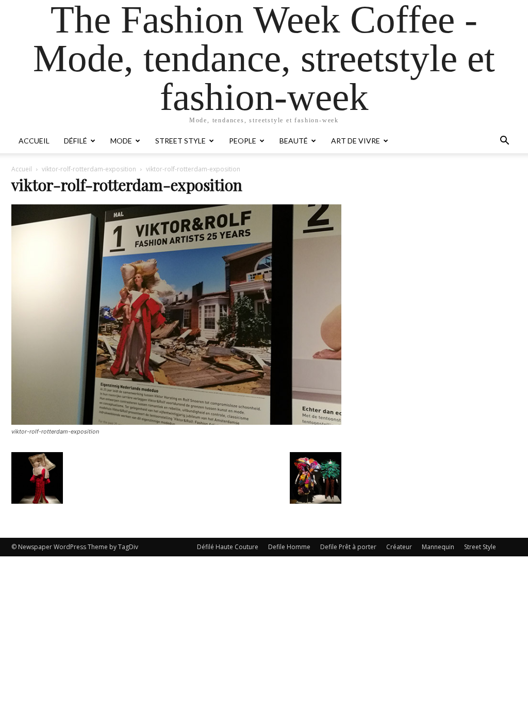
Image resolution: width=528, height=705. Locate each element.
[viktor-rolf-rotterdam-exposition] (176, 422)
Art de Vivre (355, 140)
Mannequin (438, 546)
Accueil (34, 140)
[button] (504, 142)
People (242, 140)
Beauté (293, 140)
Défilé (75, 140)
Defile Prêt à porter (348, 546)
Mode (121, 140)
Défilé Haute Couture (227, 546)
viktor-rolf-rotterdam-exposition (89, 169)
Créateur (399, 546)
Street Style (180, 140)
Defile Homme (289, 546)
